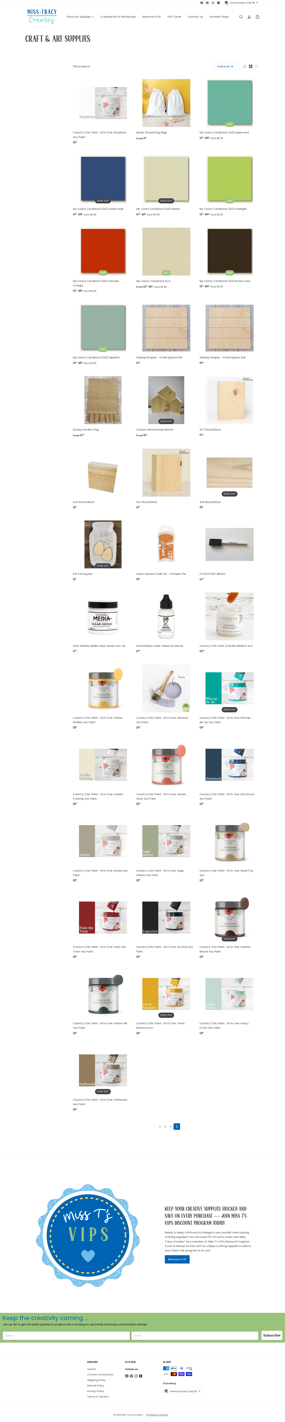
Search (91, 1369)
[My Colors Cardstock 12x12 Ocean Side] (103, 185)
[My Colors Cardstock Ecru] (166, 257)
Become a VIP (151, 17)
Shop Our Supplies (79, 17)
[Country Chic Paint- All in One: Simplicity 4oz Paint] (103, 110)
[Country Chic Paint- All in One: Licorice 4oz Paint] (166, 925)
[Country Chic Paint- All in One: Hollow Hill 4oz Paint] (103, 1001)
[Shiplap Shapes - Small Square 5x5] (230, 333)
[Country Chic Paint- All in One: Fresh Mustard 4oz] (166, 1001)
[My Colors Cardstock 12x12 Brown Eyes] (230, 257)
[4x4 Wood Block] (103, 478)
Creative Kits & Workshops (118, 17)
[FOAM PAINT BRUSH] (230, 550)
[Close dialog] (277, 668)
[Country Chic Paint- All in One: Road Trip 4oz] (230, 848)
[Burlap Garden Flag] (103, 405)
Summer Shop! (219, 17)
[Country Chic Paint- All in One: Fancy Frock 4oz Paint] (230, 1001)
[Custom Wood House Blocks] (166, 405)
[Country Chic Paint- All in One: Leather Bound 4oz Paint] (230, 925)
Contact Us (195, 17)
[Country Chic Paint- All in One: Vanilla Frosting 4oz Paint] (103, 772)
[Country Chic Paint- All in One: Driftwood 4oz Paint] (103, 1077)
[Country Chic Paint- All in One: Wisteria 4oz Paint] (166, 695)
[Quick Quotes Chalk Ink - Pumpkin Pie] (166, 550)
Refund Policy (95, 1385)
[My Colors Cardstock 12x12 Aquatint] (103, 333)
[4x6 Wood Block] (230, 478)
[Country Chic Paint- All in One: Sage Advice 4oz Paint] (166, 848)
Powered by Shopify (157, 1414)
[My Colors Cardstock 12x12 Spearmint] (230, 108)
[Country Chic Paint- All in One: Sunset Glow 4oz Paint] (166, 772)
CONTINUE (255, 711)
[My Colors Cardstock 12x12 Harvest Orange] (103, 259)
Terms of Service (98, 1396)
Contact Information (100, 1374)
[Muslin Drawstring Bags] (166, 108)
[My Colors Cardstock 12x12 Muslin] (166, 185)
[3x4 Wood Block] (166, 478)
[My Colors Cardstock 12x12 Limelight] (230, 185)
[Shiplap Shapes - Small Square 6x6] (166, 333)
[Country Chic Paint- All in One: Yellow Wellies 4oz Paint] (103, 695)
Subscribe (272, 1335)
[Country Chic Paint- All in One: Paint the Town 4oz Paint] (103, 925)
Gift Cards (174, 17)
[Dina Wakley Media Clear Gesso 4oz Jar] (103, 621)
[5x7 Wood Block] (230, 405)
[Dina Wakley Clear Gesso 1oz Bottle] (166, 621)
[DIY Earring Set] (103, 550)
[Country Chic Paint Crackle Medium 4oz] (230, 621)
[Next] (177, 1126)
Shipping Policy (96, 1380)
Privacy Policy (95, 1391)
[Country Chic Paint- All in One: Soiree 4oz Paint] (103, 848)
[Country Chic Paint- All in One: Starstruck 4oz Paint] (230, 772)
